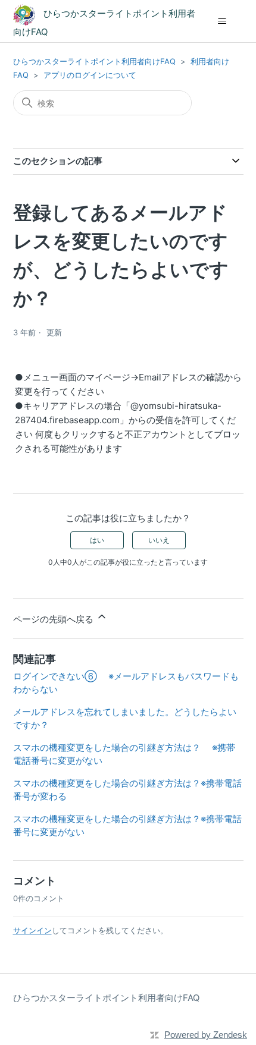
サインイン (32, 930)
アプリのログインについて (89, 75)
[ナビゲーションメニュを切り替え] (222, 21)
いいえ (159, 540)
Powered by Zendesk (205, 1035)
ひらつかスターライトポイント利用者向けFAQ (94, 61)
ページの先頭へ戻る (54, 619)
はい (97, 540)
